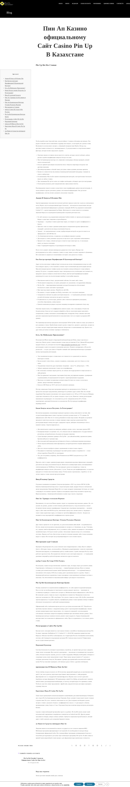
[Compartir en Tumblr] (101, 745)
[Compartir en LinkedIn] (84, 745)
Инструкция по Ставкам (12, 107)
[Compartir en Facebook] (76, 745)
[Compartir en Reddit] (97, 745)
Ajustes (100, 784)
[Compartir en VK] (93, 745)
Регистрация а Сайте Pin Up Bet (14, 119)
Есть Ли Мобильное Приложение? (15, 88)
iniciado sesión (50, 775)
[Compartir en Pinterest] (80, 745)
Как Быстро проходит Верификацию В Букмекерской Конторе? (14, 83)
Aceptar (78, 784)
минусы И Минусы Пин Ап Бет (14, 124)
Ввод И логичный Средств (13, 95)
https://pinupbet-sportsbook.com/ (70, 344)
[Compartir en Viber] (89, 745)
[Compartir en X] (72, 745)
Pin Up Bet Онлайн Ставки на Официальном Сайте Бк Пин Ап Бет (33, 759)
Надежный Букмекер (11, 121)
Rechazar (89, 784)
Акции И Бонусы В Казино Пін (14, 78)
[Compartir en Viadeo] (106, 745)
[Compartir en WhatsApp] (110, 745)
